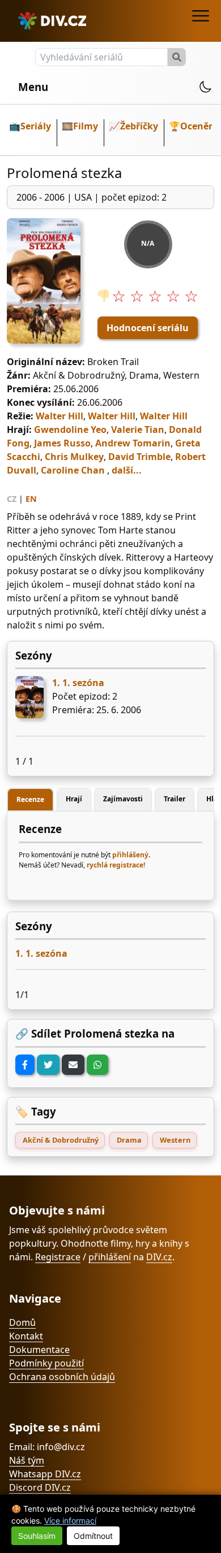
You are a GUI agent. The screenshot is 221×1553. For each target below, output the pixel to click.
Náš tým (26, 1460)
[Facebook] (25, 1065)
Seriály (35, 126)
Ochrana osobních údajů (62, 1376)
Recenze (30, 799)
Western (175, 1140)
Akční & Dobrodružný (61, 1140)
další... (127, 470)
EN (31, 498)
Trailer (174, 799)
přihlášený (130, 855)
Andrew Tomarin (133, 443)
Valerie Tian (137, 429)
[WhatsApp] (97, 1065)
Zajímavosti (123, 799)
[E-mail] (73, 1065)
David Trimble (139, 456)
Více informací (70, 1520)
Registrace (57, 1257)
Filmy (85, 126)
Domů (22, 1322)
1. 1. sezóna (78, 682)
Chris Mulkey (74, 456)
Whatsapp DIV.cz (45, 1474)
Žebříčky (139, 126)
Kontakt (26, 1336)
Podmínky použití (46, 1363)
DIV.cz (159, 1257)
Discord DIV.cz (40, 1487)
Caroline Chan (73, 470)
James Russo (62, 443)
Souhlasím (37, 1536)
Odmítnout (93, 1536)
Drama (129, 1140)
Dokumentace (39, 1349)
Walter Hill (59, 416)
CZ (11, 498)
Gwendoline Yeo (70, 429)
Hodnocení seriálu (148, 328)
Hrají (74, 799)
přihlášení (109, 1257)
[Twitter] (48, 1065)
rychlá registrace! (116, 865)
